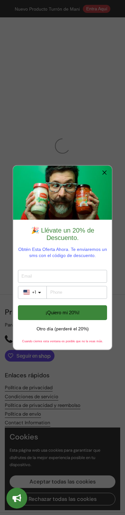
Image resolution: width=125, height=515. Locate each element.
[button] (104, 173)
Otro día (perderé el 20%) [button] (63, 328)
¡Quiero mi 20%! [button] (62, 312)
